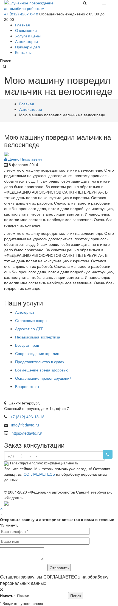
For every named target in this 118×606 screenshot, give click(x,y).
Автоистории (30, 109)
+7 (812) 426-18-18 (21, 13)
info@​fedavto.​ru (25, 425)
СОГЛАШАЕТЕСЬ (39, 474)
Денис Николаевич (24, 159)
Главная (26, 103)
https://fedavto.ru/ (27, 433)
